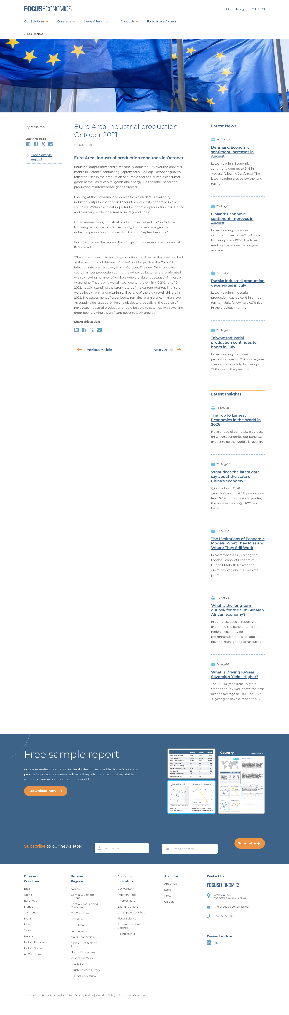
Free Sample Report (41, 157)
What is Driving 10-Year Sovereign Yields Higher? (234, 674)
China (28, 894)
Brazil (27, 888)
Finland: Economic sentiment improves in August (232, 218)
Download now (42, 791)
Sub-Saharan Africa (83, 976)
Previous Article (98, 350)
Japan (28, 930)
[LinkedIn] (209, 942)
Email (166, 840)
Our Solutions (34, 21)
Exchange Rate (128, 906)
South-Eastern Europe (86, 970)
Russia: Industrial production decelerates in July (238, 283)
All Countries (32, 954)
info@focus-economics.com (232, 906)
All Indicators (126, 933)
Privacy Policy (84, 995)
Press (167, 895)
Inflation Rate (127, 894)
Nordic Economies (83, 952)
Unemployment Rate (132, 912)
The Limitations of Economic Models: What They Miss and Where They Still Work (238, 543)
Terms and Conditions (133, 995)
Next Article (163, 350)
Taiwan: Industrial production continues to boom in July (234, 342)
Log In (243, 9)
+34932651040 (223, 916)
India (27, 918)
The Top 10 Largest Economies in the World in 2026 (236, 420)
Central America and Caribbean (84, 905)
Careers (169, 901)
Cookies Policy (105, 995)
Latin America (80, 931)
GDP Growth (126, 888)
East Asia (77, 919)
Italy (27, 924)
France (28, 906)
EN (254, 9)
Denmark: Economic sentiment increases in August (232, 152)
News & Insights (96, 21)
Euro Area (30, 900)
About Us (127, 21)
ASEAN (75, 888)
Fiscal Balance (127, 918)
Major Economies (82, 937)
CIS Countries (80, 913)
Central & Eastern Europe (82, 896)
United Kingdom (35, 942)
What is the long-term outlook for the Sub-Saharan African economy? (237, 610)
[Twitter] (216, 942)
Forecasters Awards (162, 21)
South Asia (78, 964)
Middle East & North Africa (84, 944)
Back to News (35, 34)
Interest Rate (126, 900)
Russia (28, 936)
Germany (30, 912)
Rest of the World (82, 958)
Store (167, 889)
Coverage (64, 21)
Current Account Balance (129, 926)
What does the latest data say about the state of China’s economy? (235, 476)
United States (33, 948)
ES (263, 9)
